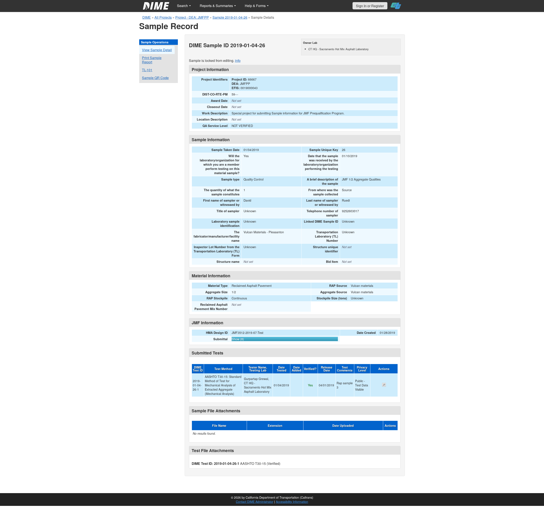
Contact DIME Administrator (254, 502)
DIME (146, 17)
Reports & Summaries (217, 5)
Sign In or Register (370, 5)
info (238, 60)
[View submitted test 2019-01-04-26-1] (384, 385)
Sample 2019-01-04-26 (229, 17)
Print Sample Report (152, 59)
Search (183, 5)
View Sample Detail (157, 49)
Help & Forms (255, 5)
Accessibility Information (292, 502)
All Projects (163, 17)
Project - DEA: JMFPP (192, 17)
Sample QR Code (155, 77)
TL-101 (147, 69)
